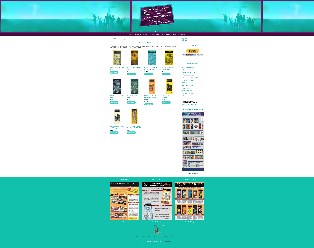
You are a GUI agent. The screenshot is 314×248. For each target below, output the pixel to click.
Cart (174, 34)
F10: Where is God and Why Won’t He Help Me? (134, 127)
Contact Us (181, 34)
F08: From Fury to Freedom (167, 96)
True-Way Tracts (156, 226)
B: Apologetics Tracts (188, 70)
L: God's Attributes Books (189, 96)
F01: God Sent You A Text (117, 67)
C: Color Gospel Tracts (188, 72)
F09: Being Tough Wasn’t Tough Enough (117, 127)
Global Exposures (167, 241)
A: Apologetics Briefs (188, 67)
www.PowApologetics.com (189, 104)
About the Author (154, 34)
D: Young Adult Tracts (188, 75)
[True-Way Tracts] (157, 27)
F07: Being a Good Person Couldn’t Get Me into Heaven (151, 97)
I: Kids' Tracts (185, 88)
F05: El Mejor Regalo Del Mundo (117, 96)
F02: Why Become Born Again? (134, 68)
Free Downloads (166, 34)
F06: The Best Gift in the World (134, 96)
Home (131, 34)
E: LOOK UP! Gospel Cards (190, 77)
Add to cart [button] (114, 72)
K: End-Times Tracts (187, 93)
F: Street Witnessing (187, 80)
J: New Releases (187, 90)
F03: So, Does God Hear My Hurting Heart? (151, 68)
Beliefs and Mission (141, 34)
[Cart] (155, 31)
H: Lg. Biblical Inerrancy (189, 85)
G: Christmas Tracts (187, 83)
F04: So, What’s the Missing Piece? (167, 68)
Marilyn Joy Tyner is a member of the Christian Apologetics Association (157, 236)
